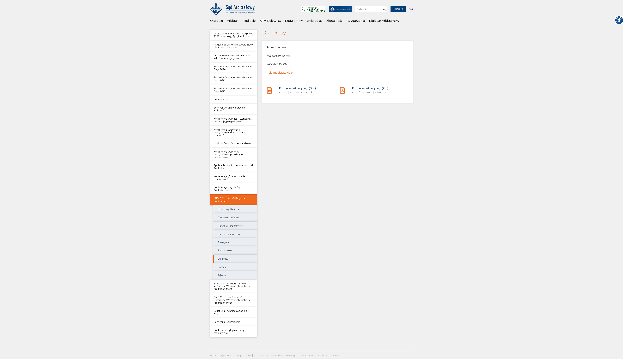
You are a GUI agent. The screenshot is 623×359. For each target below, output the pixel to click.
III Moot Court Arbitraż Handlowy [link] (232, 143)
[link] (619, 20)
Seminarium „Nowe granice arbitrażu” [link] (229, 109)
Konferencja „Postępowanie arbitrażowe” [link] (229, 178)
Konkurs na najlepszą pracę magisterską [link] (229, 331)
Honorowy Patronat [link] (229, 209)
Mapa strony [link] (244, 355)
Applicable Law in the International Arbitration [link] (233, 167)
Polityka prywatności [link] (221, 355)
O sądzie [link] (216, 21)
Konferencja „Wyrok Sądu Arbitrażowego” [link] (228, 189)
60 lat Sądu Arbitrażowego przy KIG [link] (231, 312)
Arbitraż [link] (232, 21)
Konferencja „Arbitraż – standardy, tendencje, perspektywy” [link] (232, 120)
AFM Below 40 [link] (270, 21)
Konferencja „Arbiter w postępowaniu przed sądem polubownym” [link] (229, 154)
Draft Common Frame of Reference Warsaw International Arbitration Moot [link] (232, 300)
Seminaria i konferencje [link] (227, 322)
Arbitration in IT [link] (222, 99)
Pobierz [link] (305, 92)
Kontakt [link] (398, 8)
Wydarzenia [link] (356, 21)
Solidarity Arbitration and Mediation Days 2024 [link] (233, 68)
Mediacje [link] (249, 21)
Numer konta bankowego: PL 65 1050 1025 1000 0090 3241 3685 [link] (303, 355)
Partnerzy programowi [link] (230, 225)
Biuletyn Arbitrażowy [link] (384, 21)
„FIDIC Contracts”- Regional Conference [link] (229, 200)
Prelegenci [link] (224, 242)
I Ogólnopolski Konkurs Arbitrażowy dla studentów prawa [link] (234, 46)
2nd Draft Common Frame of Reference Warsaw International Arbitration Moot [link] (232, 286)
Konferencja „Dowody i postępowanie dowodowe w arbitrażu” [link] (229, 132)
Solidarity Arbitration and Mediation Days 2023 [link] (233, 79)
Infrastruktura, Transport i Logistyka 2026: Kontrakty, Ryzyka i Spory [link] (233, 35)
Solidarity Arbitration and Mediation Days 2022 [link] (233, 90)
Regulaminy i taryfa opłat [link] (303, 21)
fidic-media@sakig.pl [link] (280, 72)
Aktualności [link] (334, 21)
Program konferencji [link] (229, 217)
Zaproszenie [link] (225, 250)
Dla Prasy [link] (223, 258)
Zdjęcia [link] (222, 275)
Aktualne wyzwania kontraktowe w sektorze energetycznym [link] (233, 57)
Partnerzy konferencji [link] (230, 234)
